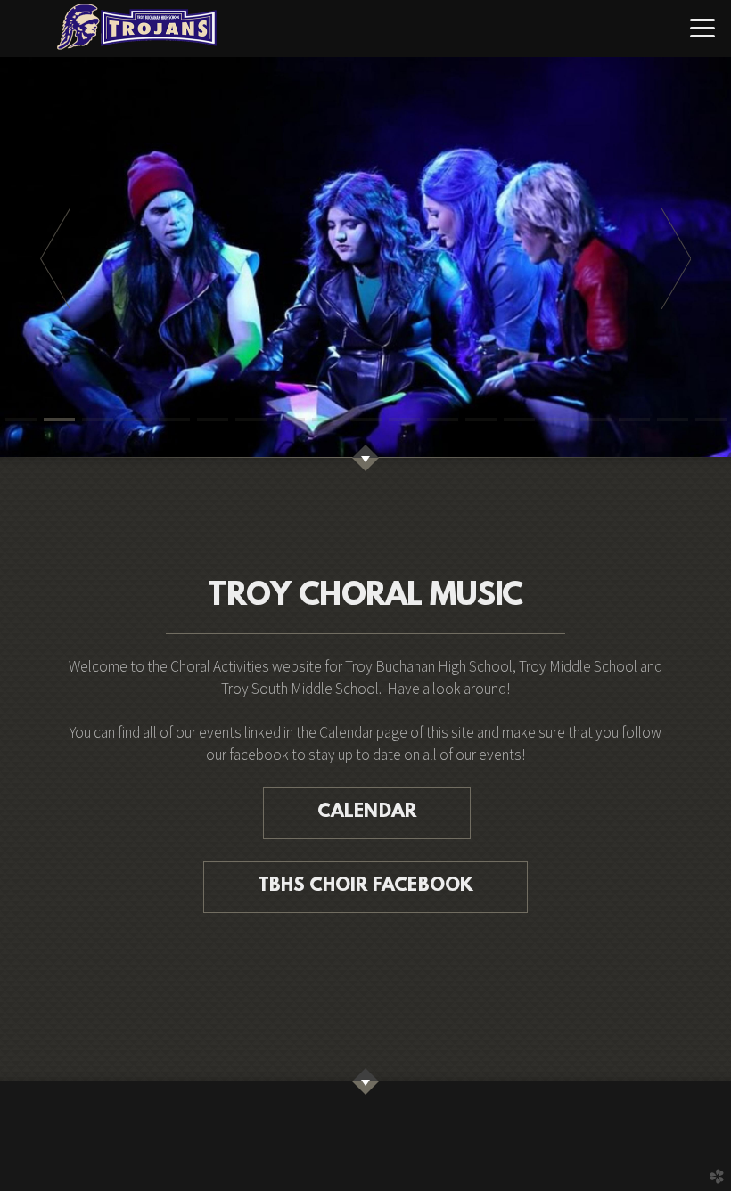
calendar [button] (367, 812)
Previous (55, 257)
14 (519, 419)
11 (404, 419)
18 (672, 419)
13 (481, 419)
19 (711, 419)
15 (557, 419)
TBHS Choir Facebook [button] (366, 886)
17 (634, 419)
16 (596, 419)
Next (676, 257)
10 (366, 419)
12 (442, 419)
